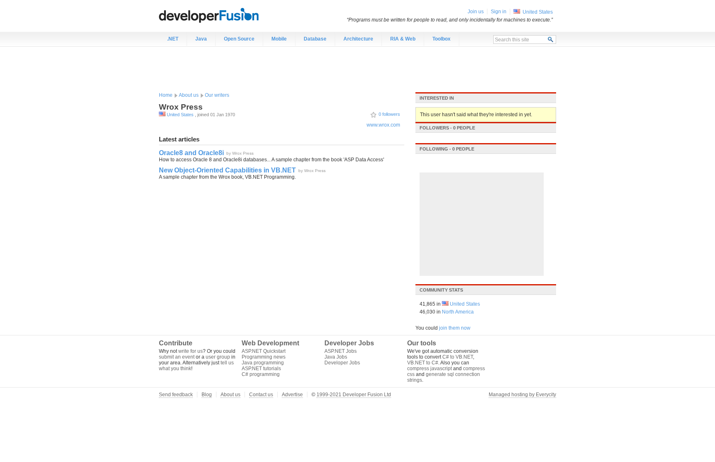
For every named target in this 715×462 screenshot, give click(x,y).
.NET (172, 39)
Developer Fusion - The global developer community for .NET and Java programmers (229, 15)
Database (315, 39)
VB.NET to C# (422, 363)
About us (189, 95)
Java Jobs (335, 357)
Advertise (292, 394)
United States (180, 114)
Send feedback (176, 394)
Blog (207, 394)
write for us (190, 351)
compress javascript (429, 368)
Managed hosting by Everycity (522, 394)
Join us (476, 11)
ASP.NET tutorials (261, 368)
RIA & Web (402, 39)
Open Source (239, 39)
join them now (454, 328)
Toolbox (441, 39)
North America (458, 312)
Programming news (264, 357)
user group (218, 357)
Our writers (217, 95)
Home (166, 95)
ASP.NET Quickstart (264, 351)
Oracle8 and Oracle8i (191, 152)
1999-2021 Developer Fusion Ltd (354, 394)
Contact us (261, 394)
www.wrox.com (383, 125)
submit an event (176, 357)
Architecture (358, 39)
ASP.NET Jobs (340, 351)
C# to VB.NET (457, 357)
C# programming (261, 374)
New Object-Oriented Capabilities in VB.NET (227, 170)
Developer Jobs (342, 363)
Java (201, 39)
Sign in (498, 11)
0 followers (389, 114)
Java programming (263, 363)
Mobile (279, 39)
